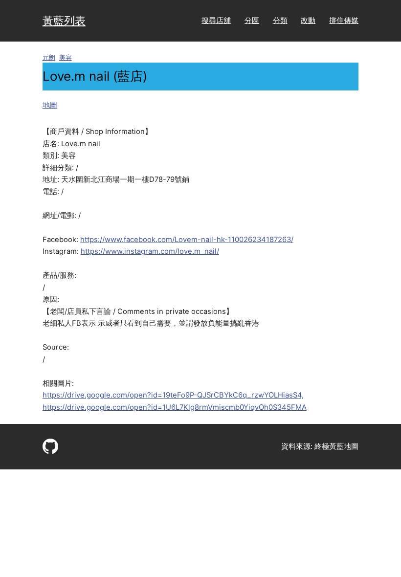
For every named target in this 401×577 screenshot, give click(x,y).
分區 (252, 20)
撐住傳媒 (343, 20)
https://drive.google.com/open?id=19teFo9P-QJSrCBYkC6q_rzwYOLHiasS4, (173, 395)
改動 (308, 20)
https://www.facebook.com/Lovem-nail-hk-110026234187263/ (186, 239)
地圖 (50, 105)
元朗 (49, 57)
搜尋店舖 (216, 20)
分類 (280, 20)
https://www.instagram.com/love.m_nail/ (150, 251)
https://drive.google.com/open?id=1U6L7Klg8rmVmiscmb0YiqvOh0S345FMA (175, 407)
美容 (65, 57)
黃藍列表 (64, 20)
